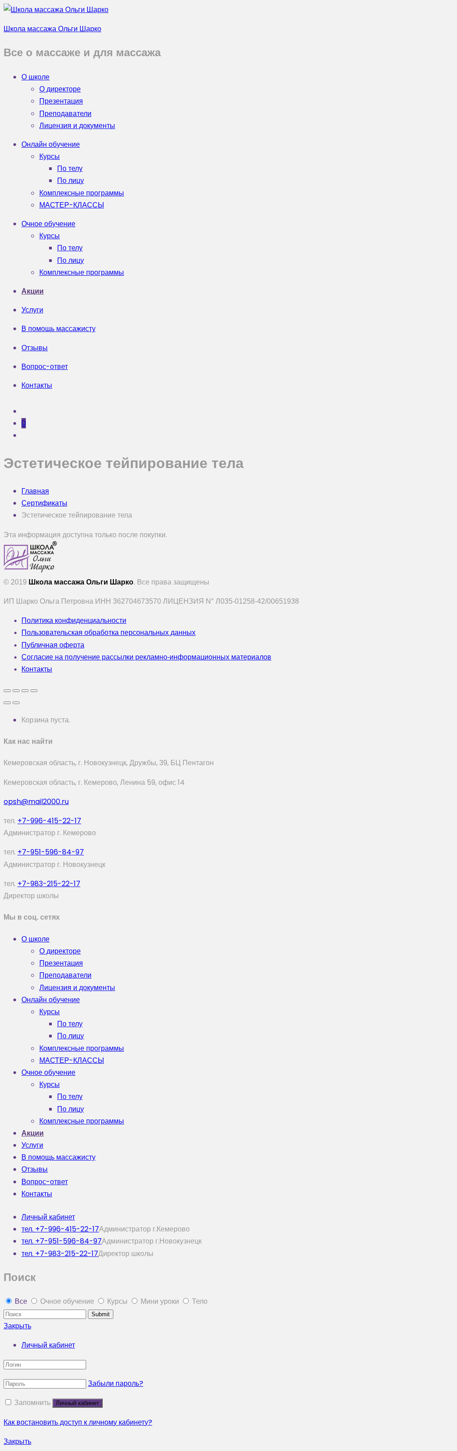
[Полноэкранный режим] (25, 690)
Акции (32, 291)
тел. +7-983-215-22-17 (59, 1253)
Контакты (36, 385)
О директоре (60, 89)
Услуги (32, 310)
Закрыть (17, 1326)
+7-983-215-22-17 (48, 884)
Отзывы (34, 348)
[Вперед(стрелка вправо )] (16, 702)
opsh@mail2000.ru (36, 801)
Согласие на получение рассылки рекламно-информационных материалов (146, 657)
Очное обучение (48, 224)
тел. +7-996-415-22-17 (60, 1229)
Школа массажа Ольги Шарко (52, 29)
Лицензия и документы (77, 125)
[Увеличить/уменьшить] (33, 690)
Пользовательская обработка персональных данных (108, 632)
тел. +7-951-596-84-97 (61, 1241)
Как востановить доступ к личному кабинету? (78, 1422)
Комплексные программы (81, 193)
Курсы (49, 156)
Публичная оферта (52, 645)
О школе (35, 77)
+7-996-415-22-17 (49, 821)
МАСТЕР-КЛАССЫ (71, 205)
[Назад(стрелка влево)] (7, 702)
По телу (70, 168)
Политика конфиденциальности (73, 620)
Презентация (61, 101)
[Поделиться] (16, 690)
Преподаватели (65, 113)
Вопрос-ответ (44, 366)
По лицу (70, 180)
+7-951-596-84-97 (50, 852)
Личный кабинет (48, 1217)
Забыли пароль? (115, 1383)
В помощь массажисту (58, 328)
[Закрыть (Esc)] (7, 690)
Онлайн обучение (50, 144)
